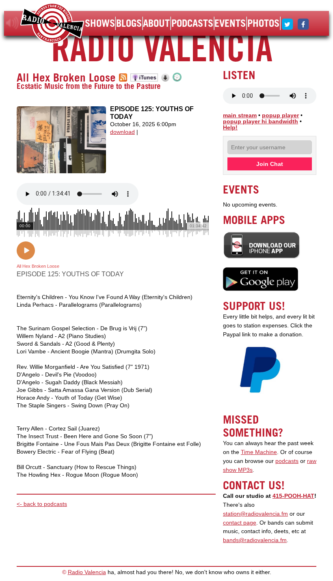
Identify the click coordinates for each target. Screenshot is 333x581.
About (156, 23)
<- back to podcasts (42, 504)
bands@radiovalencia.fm (255, 540)
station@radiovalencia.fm (255, 514)
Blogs (129, 23)
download (122, 132)
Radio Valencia (87, 572)
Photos (263, 23)
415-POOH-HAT (293, 496)
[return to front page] (52, 24)
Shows (100, 23)
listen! (12, 23)
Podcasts (192, 23)
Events (230, 23)
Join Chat (269, 164)
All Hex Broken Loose (66, 77)
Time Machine (259, 452)
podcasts (286, 461)
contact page (239, 523)
